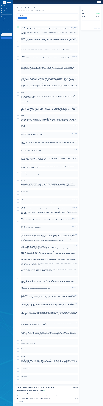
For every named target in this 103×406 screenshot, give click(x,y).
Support (4, 45)
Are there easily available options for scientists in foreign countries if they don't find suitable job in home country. (39, 393)
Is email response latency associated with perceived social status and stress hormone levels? (35, 387)
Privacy (8, 404)
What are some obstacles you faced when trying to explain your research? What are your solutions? (37, 395)
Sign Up (7, 38)
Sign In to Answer (22, 17)
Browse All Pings (20, 401)
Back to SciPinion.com (6, 402)
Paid (3, 22)
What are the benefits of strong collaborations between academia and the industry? (34, 398)
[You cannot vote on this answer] (18, 29)
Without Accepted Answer (7, 29)
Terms (5, 404)
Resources (4, 42)
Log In (7, 34)
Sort (76, 23)
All (3, 20)
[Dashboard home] (7, 2)
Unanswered (5, 25)
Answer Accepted (5, 27)
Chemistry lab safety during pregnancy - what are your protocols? (31, 390)
